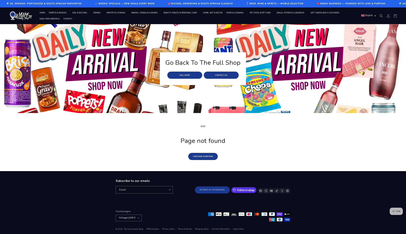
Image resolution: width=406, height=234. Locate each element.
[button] (59, 13)
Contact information (221, 229)
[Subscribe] (169, 190)
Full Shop (185, 75)
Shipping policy (202, 229)
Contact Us (221, 75)
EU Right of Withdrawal (212, 190)
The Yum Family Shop (133, 229)
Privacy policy (168, 229)
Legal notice (238, 229)
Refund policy (153, 229)
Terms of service (185, 229)
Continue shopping (203, 156)
